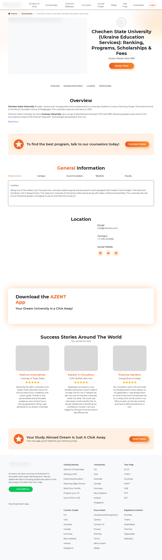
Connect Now (137, 144)
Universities (26, 14)
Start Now (139, 439)
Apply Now (121, 65)
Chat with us (22, 489)
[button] (78, 469)
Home (14, 14)
